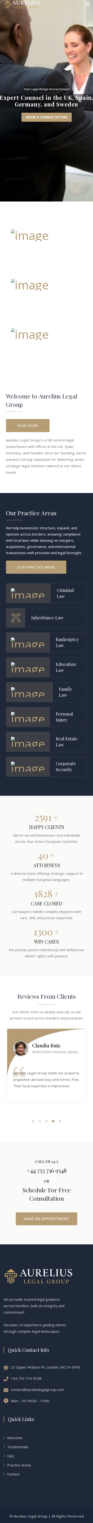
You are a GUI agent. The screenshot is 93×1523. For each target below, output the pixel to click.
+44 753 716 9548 (26, 1378)
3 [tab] (47, 1121)
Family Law (65, 692)
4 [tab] (53, 1121)
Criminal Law (65, 593)
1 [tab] (33, 1121)
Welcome (14, 1437)
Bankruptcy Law (67, 642)
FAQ (10, 1456)
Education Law (66, 667)
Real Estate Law (67, 742)
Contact (13, 1474)
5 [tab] (60, 1121)
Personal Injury (64, 717)
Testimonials (17, 1446)
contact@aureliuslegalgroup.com (37, 1389)
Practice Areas (19, 1465)
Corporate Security (66, 766)
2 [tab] (40, 1121)
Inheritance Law (47, 618)
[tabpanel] (46, 1065)
